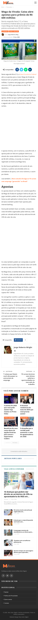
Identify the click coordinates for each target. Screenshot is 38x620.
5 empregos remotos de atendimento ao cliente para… (23, 531)
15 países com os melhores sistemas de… (22, 541)
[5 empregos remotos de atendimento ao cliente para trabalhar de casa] (8, 533)
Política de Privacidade (11, 596)
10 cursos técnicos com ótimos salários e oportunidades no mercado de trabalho (28, 379)
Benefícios (24, 417)
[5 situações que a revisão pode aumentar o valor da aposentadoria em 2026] (27, 421)
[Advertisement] (19, 129)
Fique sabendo (14, 31)
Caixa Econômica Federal (28, 74)
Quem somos (8, 599)
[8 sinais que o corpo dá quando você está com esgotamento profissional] (8, 522)
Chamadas (5, 31)
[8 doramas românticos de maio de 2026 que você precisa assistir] (27, 398)
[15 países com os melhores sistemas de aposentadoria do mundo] (8, 543)
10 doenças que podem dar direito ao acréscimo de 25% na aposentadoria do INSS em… (18, 494)
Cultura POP (24, 394)
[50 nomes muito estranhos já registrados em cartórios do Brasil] (8, 512)
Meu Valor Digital (23, 617)
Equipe (6, 592)
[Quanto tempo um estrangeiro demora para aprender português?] (8, 553)
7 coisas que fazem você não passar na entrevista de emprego (10, 377)
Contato (6, 603)
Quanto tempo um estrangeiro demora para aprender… (23, 551)
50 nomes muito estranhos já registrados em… (23, 511)
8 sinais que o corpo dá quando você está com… (23, 521)
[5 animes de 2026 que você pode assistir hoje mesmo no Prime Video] (11, 398)
